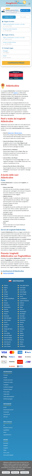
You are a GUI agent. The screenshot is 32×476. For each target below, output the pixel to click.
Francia (6, 313)
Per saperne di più (20, 469)
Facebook (5, 445)
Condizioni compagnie (8, 387)
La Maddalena (23, 298)
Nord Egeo (22, 313)
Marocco (22, 309)
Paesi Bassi (23, 318)
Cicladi (6, 292)
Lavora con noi (6, 414)
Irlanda (5, 326)
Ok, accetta (6, 472)
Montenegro (23, 311)
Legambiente (6, 430)
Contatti (5, 377)
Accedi (4, 407)
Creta (5, 300)
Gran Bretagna (7, 318)
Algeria (6, 287)
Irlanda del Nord (8, 329)
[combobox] (16, 26)
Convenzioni (6, 412)
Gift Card (5, 416)
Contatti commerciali (8, 380)
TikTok (4, 450)
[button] (16, 10)
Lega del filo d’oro (7, 434)
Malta (21, 307)
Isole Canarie (7, 346)
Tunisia (21, 342)
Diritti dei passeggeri (8, 398)
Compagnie (5, 384)
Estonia (6, 309)
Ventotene (22, 346)
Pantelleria (22, 320)
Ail (4, 425)
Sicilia (21, 331)
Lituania (22, 305)
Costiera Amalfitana (9, 298)
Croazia (6, 303)
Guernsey (6, 324)
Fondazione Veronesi (7, 427)
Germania (6, 316)
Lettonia (22, 303)
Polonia (22, 322)
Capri (5, 289)
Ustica (21, 344)
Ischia (5, 331)
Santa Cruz (11, 133)
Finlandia (6, 311)
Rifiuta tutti (15, 472)
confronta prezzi (16, 63)
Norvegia (22, 316)
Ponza (21, 324)
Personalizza (24, 472)
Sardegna (22, 329)
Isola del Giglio (8, 335)
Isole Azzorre (8, 273)
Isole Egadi (22, 287)
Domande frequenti (7, 389)
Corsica (6, 296)
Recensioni (5, 443)
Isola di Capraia (8, 337)
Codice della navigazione (8, 396)
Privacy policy (6, 391)
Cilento (6, 294)
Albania (6, 285)
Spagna (21, 333)
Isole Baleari (7, 344)
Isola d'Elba (7, 333)
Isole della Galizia (24, 285)
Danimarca (6, 305)
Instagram (5, 448)
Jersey (21, 296)
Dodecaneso (7, 307)
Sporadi (22, 335)
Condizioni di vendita (8, 382)
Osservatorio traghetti (8, 455)
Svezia (21, 337)
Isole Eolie (22, 289)
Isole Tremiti (23, 294)
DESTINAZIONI (18, 281)
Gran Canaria (7, 320)
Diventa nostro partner (8, 409)
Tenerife (22, 339)
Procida (22, 326)
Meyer (4, 432)
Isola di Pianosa (8, 339)
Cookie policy (6, 394)
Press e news (6, 452)
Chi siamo (5, 375)
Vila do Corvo (18, 133)
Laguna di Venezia (24, 300)
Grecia (5, 322)
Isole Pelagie (23, 292)
